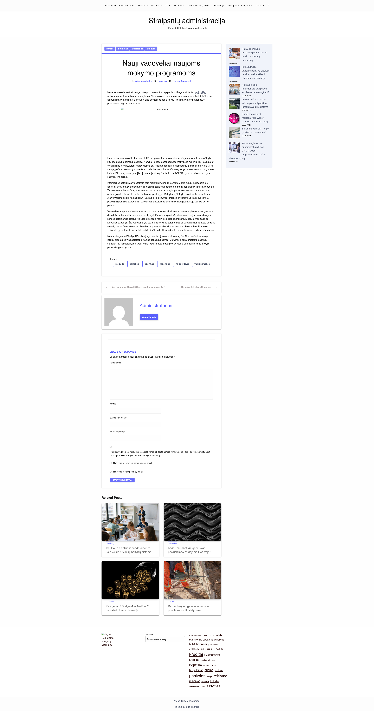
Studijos (151, 48)
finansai (201, 644)
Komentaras (116, 362)
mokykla (119, 263)
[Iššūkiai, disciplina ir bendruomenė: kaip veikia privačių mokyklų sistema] (130, 522)
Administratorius (143, 81)
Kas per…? (263, 5)
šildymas (213, 685)
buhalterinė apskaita (201, 639)
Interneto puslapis (118, 431)
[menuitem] (109, 5)
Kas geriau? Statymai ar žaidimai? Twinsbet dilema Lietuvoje (127, 608)
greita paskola (213, 644)
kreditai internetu (212, 654)
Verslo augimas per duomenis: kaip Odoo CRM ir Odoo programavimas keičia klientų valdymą (247, 150)
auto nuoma (209, 635)
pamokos (134, 263)
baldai (219, 635)
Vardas (113, 403)
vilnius (202, 686)
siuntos (205, 681)
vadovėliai (200, 92)
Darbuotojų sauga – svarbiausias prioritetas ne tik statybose (188, 608)
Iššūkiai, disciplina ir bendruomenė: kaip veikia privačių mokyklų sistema (128, 550)
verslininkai (194, 686)
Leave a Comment (182, 81)
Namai (142, 5)
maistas (206, 666)
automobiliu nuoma (195, 636)
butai (192, 644)
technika (214, 681)
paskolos (197, 675)
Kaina (219, 648)
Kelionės (179, 5)
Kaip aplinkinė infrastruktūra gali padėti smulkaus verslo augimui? (255, 88)
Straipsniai (137, 48)
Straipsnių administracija (187, 20)
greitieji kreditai (194, 649)
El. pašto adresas (118, 417)
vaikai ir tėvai (182, 263)
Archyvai (149, 634)
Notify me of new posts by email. (128, 471)
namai (213, 665)
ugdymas (149, 263)
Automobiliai (126, 5)
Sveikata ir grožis (198, 5)
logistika (195, 664)
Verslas (109, 5)
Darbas (155, 5)
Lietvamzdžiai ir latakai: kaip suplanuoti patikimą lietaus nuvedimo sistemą (255, 103)
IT (167, 5)
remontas (194, 681)
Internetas (123, 48)
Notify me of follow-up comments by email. (132, 462)
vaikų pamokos (202, 263)
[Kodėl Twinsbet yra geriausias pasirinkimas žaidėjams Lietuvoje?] (192, 522)
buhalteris (219, 639)
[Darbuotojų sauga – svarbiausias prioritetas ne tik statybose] (192, 580)
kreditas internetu (208, 660)
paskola (219, 670)
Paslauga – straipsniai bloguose (233, 5)
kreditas (194, 660)
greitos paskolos (208, 648)
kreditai (196, 654)
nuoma (209, 670)
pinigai (209, 676)
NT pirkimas (196, 670)
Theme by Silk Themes (187, 706)
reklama (220, 675)
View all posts (149, 316)
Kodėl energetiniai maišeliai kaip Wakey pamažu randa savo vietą (255, 117)
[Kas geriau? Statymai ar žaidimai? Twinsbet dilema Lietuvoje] (130, 580)
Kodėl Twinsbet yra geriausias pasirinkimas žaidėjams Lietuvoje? (189, 550)
